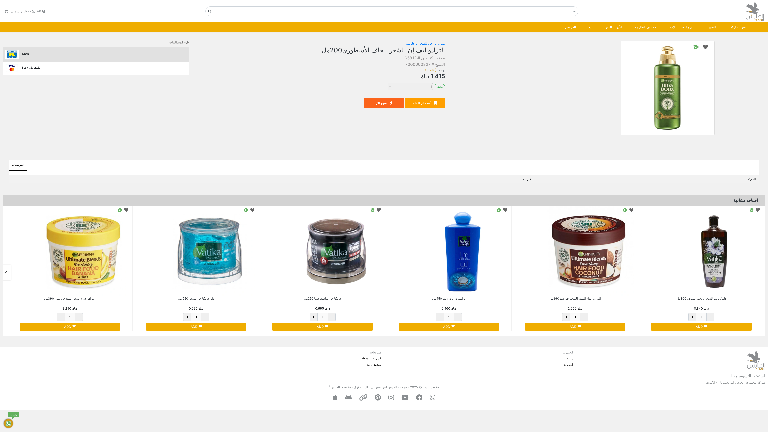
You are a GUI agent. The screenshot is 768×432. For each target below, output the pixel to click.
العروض (570, 27)
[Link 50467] (336, 251)
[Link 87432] (83, 251)
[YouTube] (405, 397)
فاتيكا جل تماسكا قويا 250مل (322, 298)
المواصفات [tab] (18, 164)
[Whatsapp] (432, 397)
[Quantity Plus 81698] (187, 317)
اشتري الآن (381, 103)
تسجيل (15, 11)
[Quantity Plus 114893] (566, 317)
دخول (27, 11)
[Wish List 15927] (505, 209)
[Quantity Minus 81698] (205, 317)
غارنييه (430, 70)
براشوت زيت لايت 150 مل (448, 298)
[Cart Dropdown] (6, 11)
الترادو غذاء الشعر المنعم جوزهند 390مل (575, 298)
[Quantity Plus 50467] (314, 317)
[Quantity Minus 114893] (584, 317)
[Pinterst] (378, 397)
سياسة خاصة (374, 364)
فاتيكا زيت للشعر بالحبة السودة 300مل (701, 298)
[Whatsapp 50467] (372, 209)
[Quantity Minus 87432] (79, 317)
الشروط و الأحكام (371, 358)
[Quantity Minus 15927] (458, 317)
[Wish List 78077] (758, 209)
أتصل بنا (568, 364)
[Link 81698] (210, 251)
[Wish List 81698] (252, 209)
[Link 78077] (715, 251)
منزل (441, 43)
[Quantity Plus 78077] (692, 317)
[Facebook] (419, 397)
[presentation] (761, 272)
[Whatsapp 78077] (751, 209)
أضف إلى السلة (422, 103)
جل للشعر (426, 43)
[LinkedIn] (363, 397)
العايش (335, 387)
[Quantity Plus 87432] (61, 317)
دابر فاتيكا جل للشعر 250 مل (196, 298)
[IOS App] (335, 397)
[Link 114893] (589, 251)
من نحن (568, 358)
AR (39, 11)
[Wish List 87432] (126, 209)
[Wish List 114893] (631, 209)
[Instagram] (391, 397)
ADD (699, 327)
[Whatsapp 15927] (499, 209)
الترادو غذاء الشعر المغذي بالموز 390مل (69, 298)
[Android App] (348, 397)
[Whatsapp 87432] (120, 209)
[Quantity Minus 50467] (332, 317)
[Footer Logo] (756, 360)
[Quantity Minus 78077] (710, 317)
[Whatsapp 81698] (246, 209)
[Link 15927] (462, 251)
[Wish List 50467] (379, 209)
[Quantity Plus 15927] (440, 317)
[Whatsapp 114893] (625, 209)
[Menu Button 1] (760, 27)
